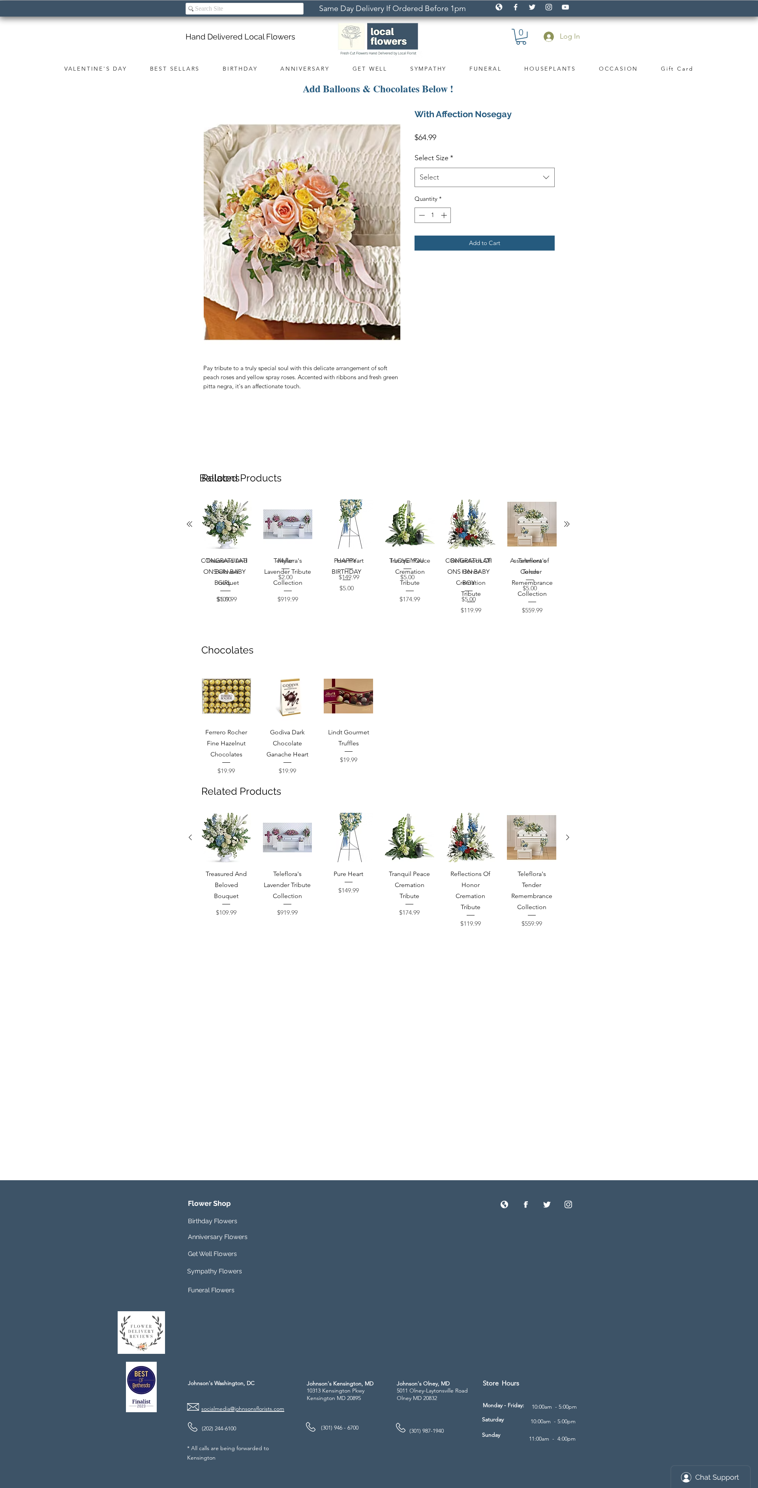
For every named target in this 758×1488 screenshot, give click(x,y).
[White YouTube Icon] (565, 7)
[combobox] (485, 177)
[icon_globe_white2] (499, 7)
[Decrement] (421, 215)
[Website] (504, 1204)
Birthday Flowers (212, 1221)
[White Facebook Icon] (515, 7)
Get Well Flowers (212, 1254)
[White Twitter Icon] (532, 7)
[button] (521, 37)
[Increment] (444, 215)
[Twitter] (547, 1204)
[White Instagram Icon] (548, 7)
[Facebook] (525, 1204)
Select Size (434, 157)
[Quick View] (226, 524)
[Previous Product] (190, 524)
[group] (379, 557)
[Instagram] (568, 1204)
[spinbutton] (432, 215)
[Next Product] (568, 524)
